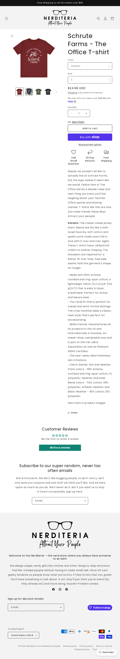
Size (70, 73)
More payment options (90, 144)
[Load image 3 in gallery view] (38, 92)
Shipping (72, 92)
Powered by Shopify (51, 646)
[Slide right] (56, 91)
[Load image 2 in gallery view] (29, 92)
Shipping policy (81, 649)
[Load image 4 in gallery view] (48, 92)
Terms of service (104, 646)
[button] (6, 18)
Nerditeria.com (34, 646)
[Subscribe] (84, 500)
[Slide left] (11, 91)
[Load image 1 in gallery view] (19, 92)
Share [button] (74, 412)
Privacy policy (86, 646)
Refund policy (70, 646)
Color (71, 59)
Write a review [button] (60, 447)
